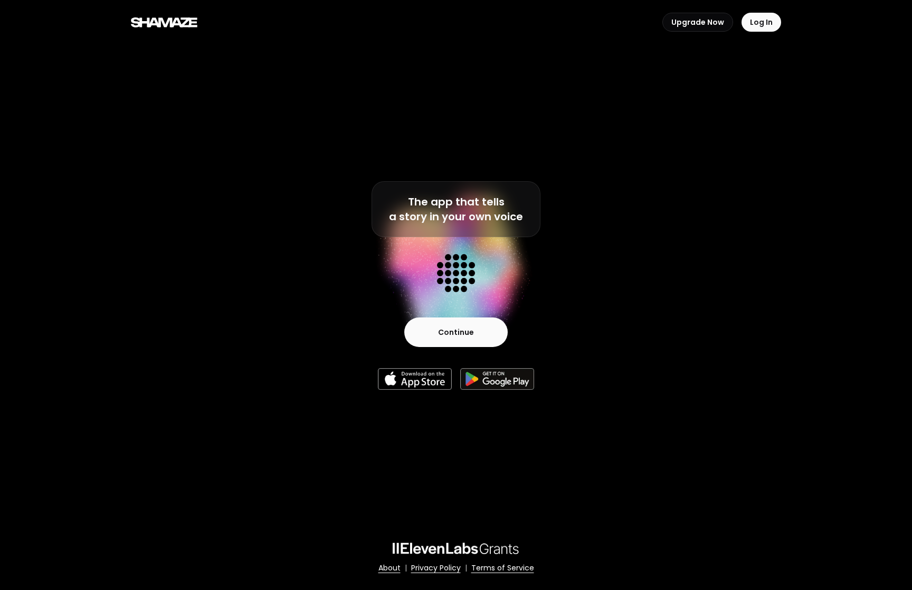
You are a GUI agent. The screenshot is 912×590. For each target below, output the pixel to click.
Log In (761, 22)
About (389, 568)
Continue (456, 332)
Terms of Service (502, 568)
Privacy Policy (436, 568)
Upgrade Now (697, 22)
